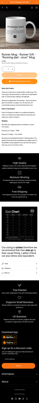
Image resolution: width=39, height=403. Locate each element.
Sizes (6, 264)
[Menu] (2, 7)
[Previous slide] (2, 2)
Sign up (18, 366)
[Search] (7, 7)
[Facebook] (12, 398)
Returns (7, 273)
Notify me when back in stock (20, 81)
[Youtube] (19, 398)
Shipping (7, 268)
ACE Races (22, 390)
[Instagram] (16, 398)
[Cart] (36, 7)
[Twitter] (27, 398)
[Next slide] (36, 2)
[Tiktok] (23, 398)
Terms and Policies (19, 394)
